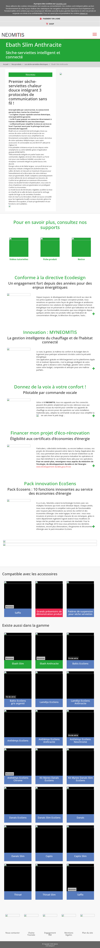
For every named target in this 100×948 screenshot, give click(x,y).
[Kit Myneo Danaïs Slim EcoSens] (80, 766)
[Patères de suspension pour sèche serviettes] (80, 599)
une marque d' (50, 946)
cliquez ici (84, 13)
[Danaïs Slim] (18, 843)
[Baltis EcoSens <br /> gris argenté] (18, 689)
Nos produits (16, 64)
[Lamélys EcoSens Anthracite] (80, 689)
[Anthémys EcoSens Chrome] (18, 766)
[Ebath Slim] (18, 651)
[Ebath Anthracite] (49, 651)
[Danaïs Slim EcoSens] (49, 805)
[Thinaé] (18, 882)
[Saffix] (18, 599)
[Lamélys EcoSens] (49, 689)
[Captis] (49, 843)
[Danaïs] (80, 805)
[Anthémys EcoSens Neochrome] (80, 728)
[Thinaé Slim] (49, 882)
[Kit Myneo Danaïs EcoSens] (49, 766)
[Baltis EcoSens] (80, 651)
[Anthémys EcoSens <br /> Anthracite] (49, 728)
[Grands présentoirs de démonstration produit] (49, 599)
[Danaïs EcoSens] (18, 805)
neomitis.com (61, 3)
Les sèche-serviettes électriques (36, 64)
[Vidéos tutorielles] (18, 247)
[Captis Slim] (80, 843)
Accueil (5, 64)
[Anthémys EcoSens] (18, 728)
